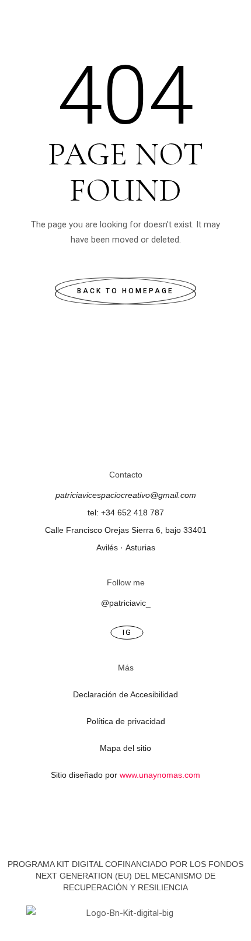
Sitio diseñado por (125, 775)
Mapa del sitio (125, 748)
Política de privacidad (125, 721)
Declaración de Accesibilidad (125, 694)
